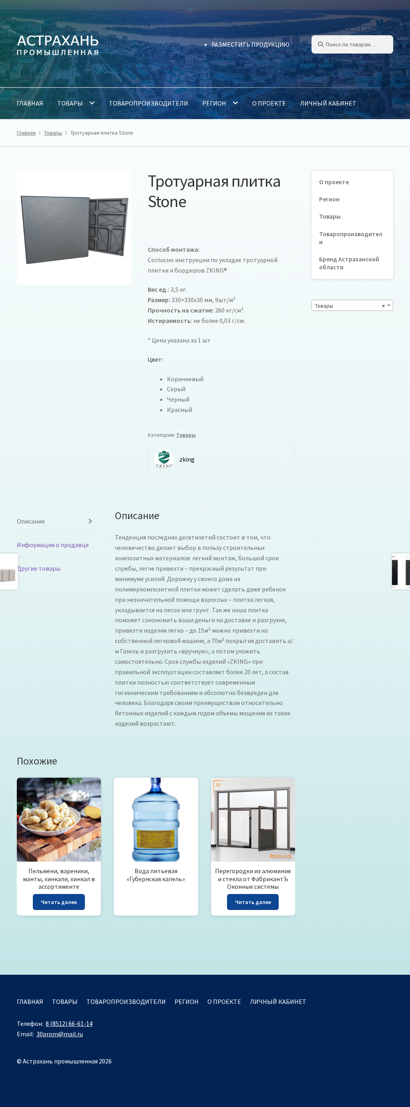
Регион (214, 103)
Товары (70, 103)
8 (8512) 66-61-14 (69, 1023)
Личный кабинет (328, 103)
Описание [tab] (31, 521)
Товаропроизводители (148, 103)
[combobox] (352, 305)
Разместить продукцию (250, 44)
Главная (30, 103)
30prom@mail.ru (59, 1034)
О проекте (269, 103)
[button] (118, 184)
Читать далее (59, 902)
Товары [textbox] (350, 305)
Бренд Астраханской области (349, 263)
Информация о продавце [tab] (53, 545)
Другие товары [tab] (38, 568)
